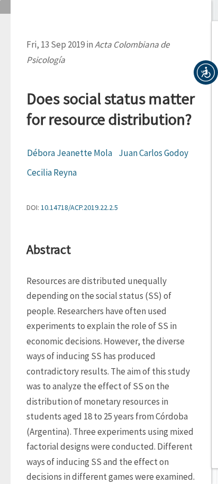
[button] (206, 72)
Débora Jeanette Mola (69, 153)
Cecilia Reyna (52, 172)
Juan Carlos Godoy (153, 153)
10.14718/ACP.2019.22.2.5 (79, 207)
